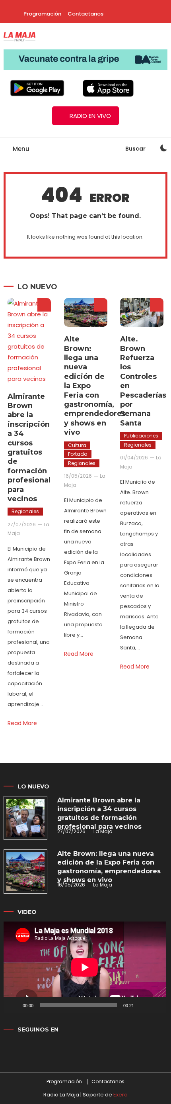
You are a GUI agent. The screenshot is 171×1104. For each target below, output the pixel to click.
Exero (120, 1094)
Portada (77, 454)
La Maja (103, 831)
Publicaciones (141, 435)
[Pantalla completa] (155, 1005)
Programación (42, 14)
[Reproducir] (14, 1005)
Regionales (25, 511)
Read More (22, 723)
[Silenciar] (143, 1005)
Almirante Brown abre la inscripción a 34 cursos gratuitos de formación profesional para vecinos (29, 447)
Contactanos (85, 14)
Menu (20, 149)
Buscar (136, 149)
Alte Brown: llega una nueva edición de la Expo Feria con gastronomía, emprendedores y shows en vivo (109, 867)
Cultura (77, 445)
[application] (85, 967)
